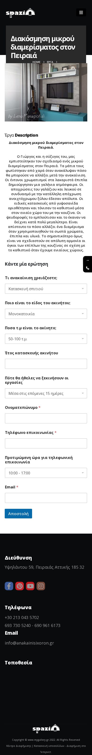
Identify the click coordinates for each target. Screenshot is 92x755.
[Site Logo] (20, 13)
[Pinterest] (19, 586)
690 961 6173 (47, 625)
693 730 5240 (18, 625)
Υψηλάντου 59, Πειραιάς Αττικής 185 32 (44, 567)
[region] (46, 712)
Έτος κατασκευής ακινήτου (31, 353)
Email (11, 487)
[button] (68, 13)
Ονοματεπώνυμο (23, 407)
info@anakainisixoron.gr (29, 643)
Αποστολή (18, 513)
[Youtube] (30, 586)
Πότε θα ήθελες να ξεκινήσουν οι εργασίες (37, 380)
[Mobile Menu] (81, 12)
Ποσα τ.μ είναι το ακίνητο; (30, 328)
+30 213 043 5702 (22, 617)
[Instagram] (41, 586)
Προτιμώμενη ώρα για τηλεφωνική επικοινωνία (39, 459)
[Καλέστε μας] (87, 268)
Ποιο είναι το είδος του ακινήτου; (37, 303)
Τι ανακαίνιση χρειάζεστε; (31, 278)
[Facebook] (9, 586)
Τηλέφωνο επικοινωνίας (31, 432)
